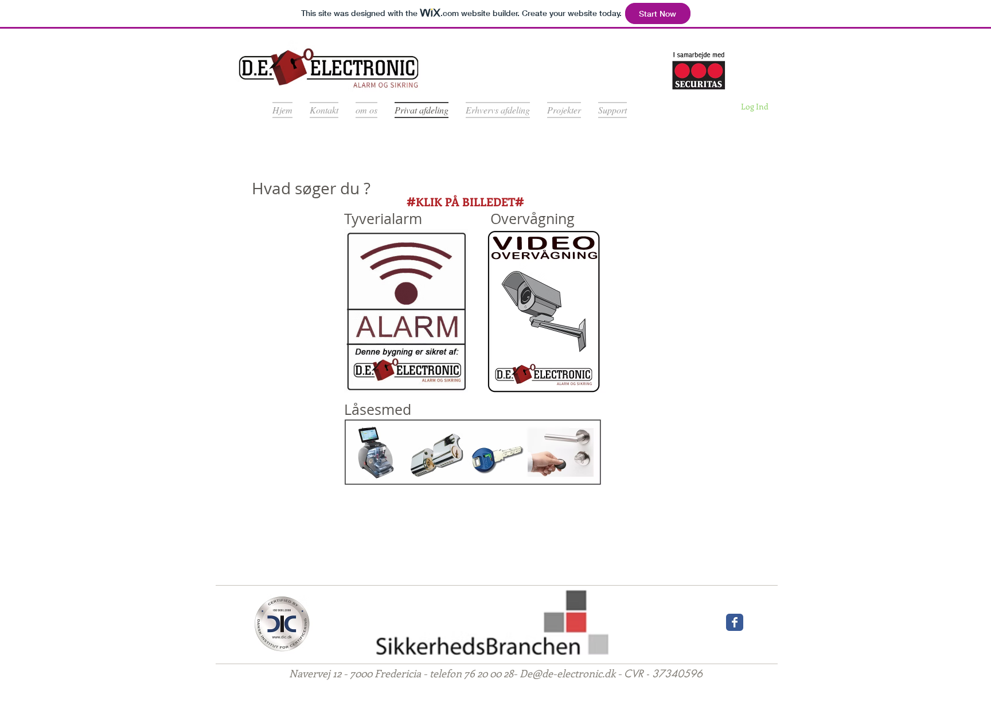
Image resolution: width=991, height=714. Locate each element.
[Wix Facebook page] (734, 622)
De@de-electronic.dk (567, 673)
